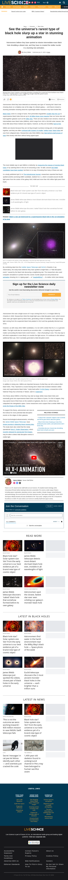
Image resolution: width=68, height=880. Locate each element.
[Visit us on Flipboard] (32, 3)
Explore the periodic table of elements (34, 814)
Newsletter (61, 99)
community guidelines (20, 509)
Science (33, 7)
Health (26, 7)
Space (50, 7)
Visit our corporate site (37, 837)
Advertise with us (11, 861)
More (56, 7)
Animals (8, 7)
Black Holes (41, 26)
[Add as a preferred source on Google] (34, 842)
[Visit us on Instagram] (27, 3)
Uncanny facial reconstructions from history (34, 820)
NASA (43, 267)
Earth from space (44, 498)
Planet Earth (42, 7)
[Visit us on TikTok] (35, 3)
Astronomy (32, 26)
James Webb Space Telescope (15, 422)
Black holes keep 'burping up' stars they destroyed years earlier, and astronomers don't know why (50, 423)
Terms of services (26, 299)
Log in (55, 506)
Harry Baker (27, 52)
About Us (50, 851)
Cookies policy (52, 856)
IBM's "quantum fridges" (38, 11)
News (48, 52)
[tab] (11, 521)
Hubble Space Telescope (29, 267)
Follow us (53, 99)
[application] (34, 149)
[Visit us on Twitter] (24, 3)
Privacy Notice (54, 299)
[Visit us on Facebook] (21, 3)
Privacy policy (31, 856)
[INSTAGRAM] (14, 483)
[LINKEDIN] (17, 483)
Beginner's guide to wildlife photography (49, 805)
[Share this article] (4, 99)
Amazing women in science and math (34, 808)
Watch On (6, 473)
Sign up (60, 506)
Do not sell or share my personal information (55, 866)
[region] (34, 514)
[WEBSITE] (20, 483)
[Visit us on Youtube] (30, 3)
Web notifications (32, 861)
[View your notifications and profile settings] (60, 2)
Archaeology (17, 7)
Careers (49, 861)
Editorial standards (12, 864)
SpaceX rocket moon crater (18, 11)
